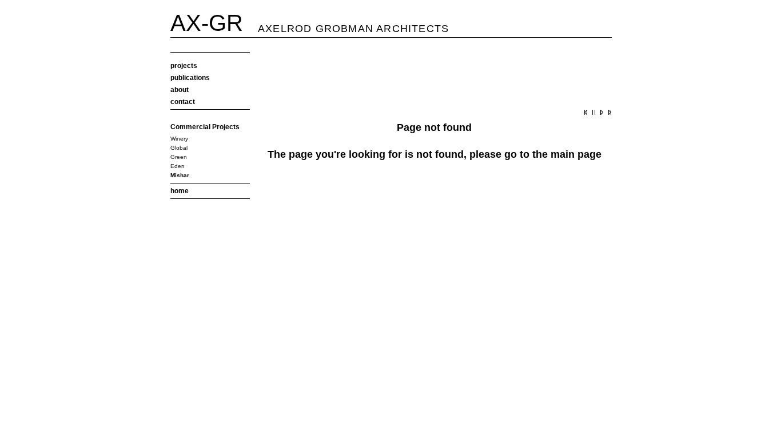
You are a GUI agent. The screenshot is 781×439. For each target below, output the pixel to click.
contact (182, 102)
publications (190, 78)
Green (178, 157)
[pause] (592, 114)
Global (179, 148)
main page (576, 154)
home (179, 191)
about (179, 90)
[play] (600, 114)
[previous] (584, 114)
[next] (608, 114)
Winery (179, 138)
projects (183, 66)
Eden (177, 166)
